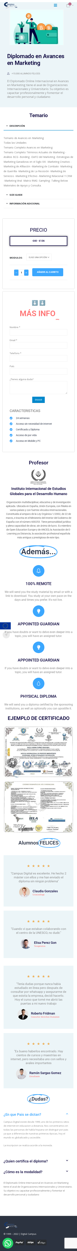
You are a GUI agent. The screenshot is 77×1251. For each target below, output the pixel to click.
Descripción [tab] (17, 125)
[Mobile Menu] (55, 5)
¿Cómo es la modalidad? (23, 1172)
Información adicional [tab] (24, 203)
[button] (38, 1114)
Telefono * (15, 353)
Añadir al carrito (48, 272)
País (12, 366)
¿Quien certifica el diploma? (26, 1161)
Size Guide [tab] (15, 194)
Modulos (16, 257)
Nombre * (15, 327)
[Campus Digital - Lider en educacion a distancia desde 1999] (11, 5)
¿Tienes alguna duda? (21, 379)
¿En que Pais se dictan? (22, 1114)
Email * (13, 340)
